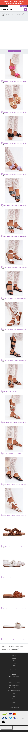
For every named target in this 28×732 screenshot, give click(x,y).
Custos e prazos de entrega (14, 685)
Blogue (14, 696)
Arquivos (14, 698)
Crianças (14, 658)
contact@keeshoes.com (14, 3)
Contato (14, 671)
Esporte (14, 665)
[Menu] (25, 9)
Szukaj (24, 6)
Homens (14, 663)
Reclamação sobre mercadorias (14, 690)
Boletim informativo (14, 705)
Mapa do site (14, 679)
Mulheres (14, 660)
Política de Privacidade (14, 676)
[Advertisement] (14, 35)
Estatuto (14, 674)
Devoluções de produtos (14, 687)
